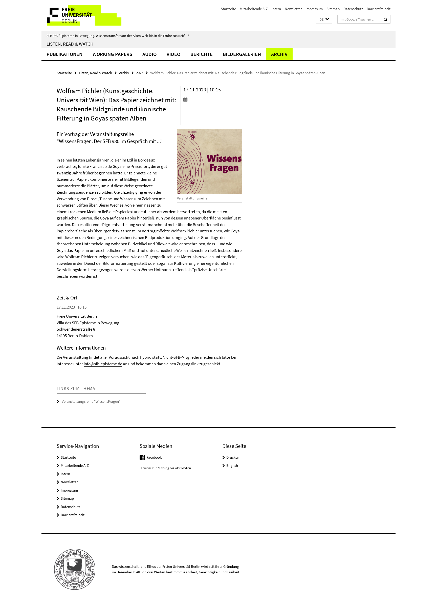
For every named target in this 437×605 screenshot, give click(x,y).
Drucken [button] (232, 457)
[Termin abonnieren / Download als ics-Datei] (212, 99)
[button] (324, 19)
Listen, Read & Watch (70, 44)
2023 (139, 72)
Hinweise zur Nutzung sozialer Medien (165, 468)
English (232, 465)
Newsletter (293, 8)
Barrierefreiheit (378, 8)
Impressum (314, 8)
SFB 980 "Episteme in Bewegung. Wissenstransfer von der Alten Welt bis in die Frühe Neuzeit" (118, 35)
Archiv (279, 54)
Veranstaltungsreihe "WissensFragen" (91, 401)
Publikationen (64, 54)
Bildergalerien (242, 54)
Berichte (201, 54)
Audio (149, 54)
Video (173, 54)
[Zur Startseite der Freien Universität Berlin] (83, 15)
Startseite (228, 8)
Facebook (154, 457)
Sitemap (333, 8)
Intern (276, 8)
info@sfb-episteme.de (103, 364)
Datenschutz (353, 8)
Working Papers (112, 54)
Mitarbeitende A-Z (254, 8)
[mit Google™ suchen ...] (385, 19)
